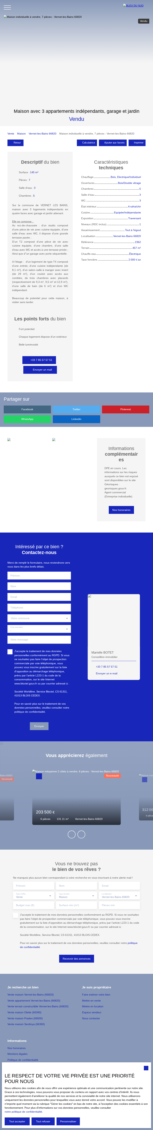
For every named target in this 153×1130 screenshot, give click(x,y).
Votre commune (20, 618)
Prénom (15, 575)
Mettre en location (92, 1006)
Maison (21, 133)
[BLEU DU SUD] (136, 7)
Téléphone (16, 607)
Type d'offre (21, 894)
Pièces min (108, 905)
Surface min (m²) (69, 905)
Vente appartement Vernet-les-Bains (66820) (33, 1000)
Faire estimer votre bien (96, 994)
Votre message (19, 639)
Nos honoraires (16, 1048)
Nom (13, 586)
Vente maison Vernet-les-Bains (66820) (30, 994)
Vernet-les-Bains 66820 (42, 133)
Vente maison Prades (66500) (25, 1018)
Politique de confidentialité (22, 1059)
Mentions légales (17, 1053)
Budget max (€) (25, 905)
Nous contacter (91, 1018)
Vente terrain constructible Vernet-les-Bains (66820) (37, 1006)
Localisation (107, 894)
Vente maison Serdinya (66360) (26, 1024)
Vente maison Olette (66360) (24, 1012)
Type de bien (64, 894)
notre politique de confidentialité (23, 1111)
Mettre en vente (91, 1000)
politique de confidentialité (29, 711)
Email (13, 596)
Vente (10, 133)
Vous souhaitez (16, 627)
